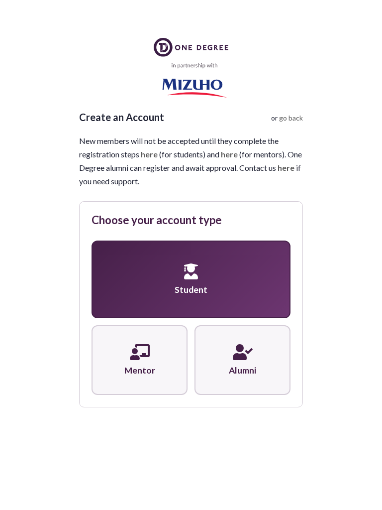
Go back (291, 118)
